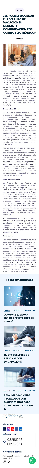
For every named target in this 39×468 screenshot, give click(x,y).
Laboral (19, 10)
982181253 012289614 (14, 441)
